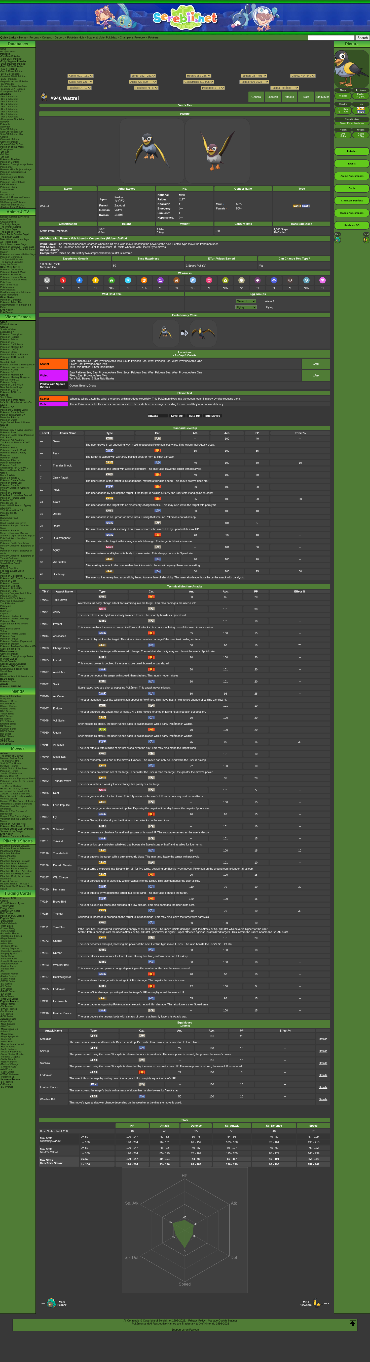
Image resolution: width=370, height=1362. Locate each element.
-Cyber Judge (7, 1072)
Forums (34, 37)
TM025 (44, 660)
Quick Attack (60, 477)
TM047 (44, 708)
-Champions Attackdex (12, 119)
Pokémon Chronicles (11, 257)
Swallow (45, 1063)
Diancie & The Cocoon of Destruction (13, 812)
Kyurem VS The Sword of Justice (17, 801)
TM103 (44, 829)
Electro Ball (60, 768)
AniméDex (5, 219)
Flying (269, 307)
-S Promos (5, 1084)
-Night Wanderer (8, 1061)
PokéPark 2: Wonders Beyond (16, 495)
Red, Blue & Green (10, 628)
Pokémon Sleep (8, 352)
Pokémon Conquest (10, 493)
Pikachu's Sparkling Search (14, 873)
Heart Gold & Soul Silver (13, 523)
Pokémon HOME (9, 369)
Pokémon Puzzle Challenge (14, 618)
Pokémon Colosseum (11, 576)
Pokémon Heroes (9, 771)
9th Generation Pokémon (13, 202)
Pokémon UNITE (9, 349)
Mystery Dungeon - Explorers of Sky (17, 546)
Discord (59, 37)
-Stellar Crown (7, 956)
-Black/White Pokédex (11, 66)
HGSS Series (7, 731)
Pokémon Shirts (8, 187)
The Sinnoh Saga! (9, 237)
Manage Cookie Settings (223, 1320)
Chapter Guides (8, 706)
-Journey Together (9, 948)
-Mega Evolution (8, 938)
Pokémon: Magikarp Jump (14, 410)
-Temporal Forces (9, 963)
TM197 (44, 976)
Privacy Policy (197, 1320)
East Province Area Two (107, 360)
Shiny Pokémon (8, 264)
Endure (57, 708)
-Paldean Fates (8, 966)
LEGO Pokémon (8, 184)
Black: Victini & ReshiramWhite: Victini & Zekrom (17, 797)
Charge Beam (61, 648)
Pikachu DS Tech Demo (12, 598)
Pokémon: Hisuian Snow (13, 277)
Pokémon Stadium (9, 644)
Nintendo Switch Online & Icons (16, 676)
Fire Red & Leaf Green (12, 571)
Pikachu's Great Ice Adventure (16, 871)
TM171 (44, 927)
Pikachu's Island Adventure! (14, 866)
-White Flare (6, 943)
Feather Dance (62, 1013)
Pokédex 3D (6, 500)
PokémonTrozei (8, 596)
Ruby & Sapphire (9, 568)
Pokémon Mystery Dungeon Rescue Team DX (14, 378)
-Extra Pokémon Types (12, 903)
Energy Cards (7, 908)
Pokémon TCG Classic (12, 916)
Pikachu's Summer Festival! (15, 861)
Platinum (4, 520)
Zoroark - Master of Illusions (15, 793)
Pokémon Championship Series (16, 164)
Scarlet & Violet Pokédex (102, 37)
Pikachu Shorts (18, 841)
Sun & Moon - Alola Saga (13, 244)
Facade (57, 660)
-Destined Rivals (9, 946)
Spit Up (44, 1050)
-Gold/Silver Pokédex (11, 59)
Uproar (57, 513)
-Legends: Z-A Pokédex (12, 89)
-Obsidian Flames (9, 973)
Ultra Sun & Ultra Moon (12, 400)
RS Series (5, 718)
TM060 (44, 732)
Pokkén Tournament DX (12, 415)
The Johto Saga (8, 229)
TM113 (44, 841)
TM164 (44, 901)
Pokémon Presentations (12, 182)
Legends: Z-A (7, 332)
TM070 (44, 756)
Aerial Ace (59, 672)
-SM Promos (6, 1011)
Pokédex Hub (75, 37)
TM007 (44, 623)
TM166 (44, 913)
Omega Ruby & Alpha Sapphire (16, 430)
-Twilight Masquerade (11, 961)
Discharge (59, 574)
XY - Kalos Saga (8, 242)
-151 (2, 971)
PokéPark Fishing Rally (12, 601)
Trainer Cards (7, 906)
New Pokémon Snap (11, 387)
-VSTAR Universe (9, 1074)
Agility (56, 549)
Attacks (289, 96)
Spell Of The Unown (10, 763)
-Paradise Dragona (10, 1056)
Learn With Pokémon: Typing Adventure (15, 506)
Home (22, 37)
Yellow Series (7, 713)
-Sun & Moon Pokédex (12, 71)
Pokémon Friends (9, 339)
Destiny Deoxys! (9, 776)
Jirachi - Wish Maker (11, 773)
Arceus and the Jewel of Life (15, 791)
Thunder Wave (62, 780)
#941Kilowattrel (306, 1303)
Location (273, 96)
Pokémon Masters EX (11, 347)
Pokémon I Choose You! (13, 824)
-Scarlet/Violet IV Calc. (12, 144)
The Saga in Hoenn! (10, 232)
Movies (18, 748)
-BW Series (6, 989)
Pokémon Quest (8, 420)
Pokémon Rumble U (10, 485)
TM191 (44, 952)
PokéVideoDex (8, 289)
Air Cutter (59, 696)
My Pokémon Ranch (11, 561)
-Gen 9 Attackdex (9, 116)
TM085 (44, 792)
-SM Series (6, 984)
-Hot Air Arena (7, 1046)
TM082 (44, 780)
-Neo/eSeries (7, 996)
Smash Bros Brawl (10, 563)
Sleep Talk (59, 756)
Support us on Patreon (185, 1329)
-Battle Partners (8, 1049)
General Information (10, 696)
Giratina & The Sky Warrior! (14, 788)
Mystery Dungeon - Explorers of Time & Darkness (17, 557)
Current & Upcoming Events (15, 197)
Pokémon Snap (8, 636)
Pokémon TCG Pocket (12, 357)
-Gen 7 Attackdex (9, 111)
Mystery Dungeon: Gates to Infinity (14, 489)
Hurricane (59, 889)
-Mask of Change (9, 1064)
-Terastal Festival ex (11, 1051)
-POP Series (6, 1016)
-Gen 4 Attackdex (9, 104)
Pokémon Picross (9, 457)
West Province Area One (187, 360)
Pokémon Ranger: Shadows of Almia (16, 552)
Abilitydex (5, 126)
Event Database (8, 199)
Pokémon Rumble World (13, 450)
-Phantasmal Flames (11, 936)
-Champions (6, 149)
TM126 (44, 853)
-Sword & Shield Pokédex (13, 76)
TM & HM (194, 415)
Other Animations (9, 294)
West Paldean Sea (159, 360)
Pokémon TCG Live (10, 392)
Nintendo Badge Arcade (12, 470)
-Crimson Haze (8, 1067)
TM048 (44, 720)
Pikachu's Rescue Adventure (15, 848)
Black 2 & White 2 (9, 478)
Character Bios (8, 222)
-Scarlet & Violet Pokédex (13, 86)
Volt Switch (59, 562)
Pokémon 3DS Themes (12, 666)
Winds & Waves (8, 324)
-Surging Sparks (8, 953)
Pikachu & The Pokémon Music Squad (16, 887)
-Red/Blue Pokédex (10, 56)
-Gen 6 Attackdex (9, 109)
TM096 (44, 804)
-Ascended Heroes (10, 933)
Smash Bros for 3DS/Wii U (14, 467)
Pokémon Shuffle (9, 447)
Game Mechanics (9, 142)
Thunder (58, 913)
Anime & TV (18, 212)
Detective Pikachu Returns (14, 354)
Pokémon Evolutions (11, 274)
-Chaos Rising (7, 928)
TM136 (44, 865)
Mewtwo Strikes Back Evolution (16, 829)
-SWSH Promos (8, 1009)
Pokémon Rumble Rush (12, 412)
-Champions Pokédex (11, 91)
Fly (55, 817)
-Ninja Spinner (7, 1024)
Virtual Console (8, 661)
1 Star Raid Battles (103, 366)
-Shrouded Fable (8, 958)
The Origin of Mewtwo (11, 756)
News (3, 49)
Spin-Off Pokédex (9, 129)
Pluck (56, 489)
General (256, 96)
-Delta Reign (6, 921)
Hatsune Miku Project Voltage (15, 169)
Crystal (4, 613)
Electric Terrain (62, 865)
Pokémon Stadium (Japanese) (16, 641)
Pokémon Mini (7, 621)
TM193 (44, 964)
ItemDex (4, 121)
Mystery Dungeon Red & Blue (15, 593)
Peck (56, 453)
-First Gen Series (9, 999)
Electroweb (60, 1001)
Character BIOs (8, 701)
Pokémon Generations (11, 269)
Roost (56, 525)
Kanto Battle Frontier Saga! (14, 234)
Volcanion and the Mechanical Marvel (15, 820)
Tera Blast (59, 927)
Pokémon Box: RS (10, 586)
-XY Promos (6, 1014)
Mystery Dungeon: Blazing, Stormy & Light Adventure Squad (17, 534)
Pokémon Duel (8, 465)
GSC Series (6, 716)
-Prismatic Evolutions (11, 951)
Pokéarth (153, 37)
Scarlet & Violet (8, 329)
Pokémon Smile (8, 382)
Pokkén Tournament (10, 462)
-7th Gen (4, 157)
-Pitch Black (6, 926)
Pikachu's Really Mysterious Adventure (15, 877)
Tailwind (58, 841)
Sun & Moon (6, 397)
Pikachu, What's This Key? (14, 883)
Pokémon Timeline (10, 159)
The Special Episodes (11, 259)
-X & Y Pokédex (8, 69)
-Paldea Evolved (8, 976)
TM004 (44, 611)
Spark (56, 501)
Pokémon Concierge (10, 300)
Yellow (3, 631)
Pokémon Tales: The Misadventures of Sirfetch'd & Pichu (15, 305)
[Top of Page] (353, 1324)
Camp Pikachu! (8, 856)
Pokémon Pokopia (9, 337)
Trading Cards (17, 893)
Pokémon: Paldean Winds (13, 279)
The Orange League (10, 227)
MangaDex (6, 698)
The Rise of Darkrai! (11, 786)
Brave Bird (59, 901)
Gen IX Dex (185, 105)
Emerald (4, 573)
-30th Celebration (9, 923)
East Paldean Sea (80, 360)
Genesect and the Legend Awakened (13, 807)
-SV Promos (6, 1006)
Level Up (177, 415)
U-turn (57, 732)
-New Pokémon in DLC (12, 204)
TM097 (44, 817)
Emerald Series (8, 723)
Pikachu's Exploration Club (14, 868)
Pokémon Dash (8, 581)
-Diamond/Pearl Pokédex (13, 64)
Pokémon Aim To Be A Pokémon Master (17, 250)
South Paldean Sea (134, 360)
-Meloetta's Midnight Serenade (16, 803)
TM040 (44, 696)
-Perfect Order (7, 931)
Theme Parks (7, 189)
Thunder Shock (62, 465)
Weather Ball (60, 964)
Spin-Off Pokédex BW (11, 134)
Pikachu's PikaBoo (10, 853)
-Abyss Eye (6, 1021)
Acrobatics (59, 635)
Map (316, 363)
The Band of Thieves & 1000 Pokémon (15, 443)
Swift (56, 684)
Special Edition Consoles (13, 664)
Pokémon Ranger (9, 591)
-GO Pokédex (7, 84)
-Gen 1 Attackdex (9, 96)
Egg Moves (322, 96)
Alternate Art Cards (10, 911)
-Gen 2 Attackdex (9, 99)
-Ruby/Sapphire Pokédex (13, 61)
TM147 (44, 877)
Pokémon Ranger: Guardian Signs (14, 526)
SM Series (5, 744)
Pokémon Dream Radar (12, 480)
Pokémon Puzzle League (13, 633)
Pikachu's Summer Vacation (14, 846)
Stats (306, 96)
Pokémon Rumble (9, 530)
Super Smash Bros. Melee (14, 623)
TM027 (44, 672)
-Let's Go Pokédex (10, 74)
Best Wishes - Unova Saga (14, 239)
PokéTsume (6, 312)
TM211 (44, 1001)
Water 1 (269, 301)
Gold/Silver (6, 611)
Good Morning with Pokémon (15, 292)
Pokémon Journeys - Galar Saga (17, 247)
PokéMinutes (7, 287)
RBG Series (6, 711)
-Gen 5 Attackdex (9, 106)
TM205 (44, 989)
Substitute (59, 829)
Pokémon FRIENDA (10, 686)
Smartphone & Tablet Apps (14, 669)
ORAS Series (7, 741)
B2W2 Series (7, 736)
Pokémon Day (7, 179)
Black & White (7, 475)
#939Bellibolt (61, 1303)
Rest (56, 792)
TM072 (44, 768)
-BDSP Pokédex (8, 79)
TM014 (44, 635)
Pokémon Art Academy (12, 440)
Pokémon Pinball (9, 638)
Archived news (8, 51)
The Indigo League (10, 224)
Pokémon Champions (11, 334)
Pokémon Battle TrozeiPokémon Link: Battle (17, 436)
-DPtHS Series (8, 991)
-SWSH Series (7, 981)
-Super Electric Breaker (12, 1054)
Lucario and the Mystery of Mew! (17, 778)
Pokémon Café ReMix (11, 344)
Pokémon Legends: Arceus (14, 367)
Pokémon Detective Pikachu (15, 836)
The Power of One (9, 761)
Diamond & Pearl (9, 518)
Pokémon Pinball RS (11, 588)
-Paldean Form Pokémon (13, 207)
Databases (18, 44)
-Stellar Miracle (8, 1059)
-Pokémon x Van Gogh (12, 177)
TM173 (44, 940)
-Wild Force (6, 1069)
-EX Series (5, 994)
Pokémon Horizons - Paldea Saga (17, 254)
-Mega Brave (7, 1034)
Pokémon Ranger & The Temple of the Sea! (17, 782)
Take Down (60, 599)
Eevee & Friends (9, 881)
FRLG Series (7, 721)
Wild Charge (60, 877)
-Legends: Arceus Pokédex (14, 81)
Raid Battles (6, 913)
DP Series (5, 726)
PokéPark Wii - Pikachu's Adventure (13, 539)
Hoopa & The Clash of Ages (15, 816)
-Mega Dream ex (9, 1029)
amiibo (3, 674)
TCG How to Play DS (11, 510)
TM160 (44, 889)
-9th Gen (4, 152)
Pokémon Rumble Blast (12, 498)
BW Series (5, 734)
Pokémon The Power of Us (14, 826)
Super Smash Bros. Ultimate (15, 422)
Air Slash (58, 744)
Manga (18, 691)
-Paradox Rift (7, 968)
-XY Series (5, 986)
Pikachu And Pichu (10, 851)
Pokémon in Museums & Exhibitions (13, 173)
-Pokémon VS (7, 1077)
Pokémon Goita (8, 681)
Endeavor (59, 989)
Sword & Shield (8, 362)
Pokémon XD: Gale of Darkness (17, 578)
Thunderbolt (60, 853)
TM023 (44, 648)
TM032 (44, 684)
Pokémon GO (7, 342)
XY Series (5, 739)
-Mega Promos (8, 1004)
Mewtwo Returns (9, 766)
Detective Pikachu (9, 417)
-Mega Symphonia (9, 1036)
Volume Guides (8, 708)
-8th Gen (4, 154)
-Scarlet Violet (7, 978)
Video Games (18, 317)
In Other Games (8, 659)
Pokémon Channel (9, 583)
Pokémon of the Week (12, 147)
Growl (56, 441)
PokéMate (5, 606)
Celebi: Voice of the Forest (14, 768)
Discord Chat (7, 194)
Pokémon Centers (9, 162)
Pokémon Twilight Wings (13, 272)
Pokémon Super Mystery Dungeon (13, 453)
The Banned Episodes (11, 262)
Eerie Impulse (61, 804)
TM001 (44, 599)
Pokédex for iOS (8, 513)
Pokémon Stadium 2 (10, 616)
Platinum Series (8, 729)
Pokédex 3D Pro (8, 503)
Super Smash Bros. (10, 649)
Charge (57, 940)
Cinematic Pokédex (10, 139)
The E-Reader (7, 603)
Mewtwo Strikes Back (11, 758)
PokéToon (5, 282)
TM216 (44, 1013)
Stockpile (45, 1038)
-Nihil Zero (5, 1026)
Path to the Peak (9, 284)
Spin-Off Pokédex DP (11, 132)
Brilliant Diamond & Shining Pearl (17, 364)
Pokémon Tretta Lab (11, 483)
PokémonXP (6, 167)
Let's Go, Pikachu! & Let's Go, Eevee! (16, 403)
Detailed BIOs (7, 703)
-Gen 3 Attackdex (9, 101)
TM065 (44, 744)
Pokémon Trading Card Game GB (17, 646)
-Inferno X (5, 1031)
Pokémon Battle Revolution (14, 543)
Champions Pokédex (132, 37)
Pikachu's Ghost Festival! (13, 863)
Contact (47, 37)
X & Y (3, 427)
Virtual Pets (6, 671)
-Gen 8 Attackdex (9, 114)
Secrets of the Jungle (11, 831)
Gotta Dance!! (7, 858)
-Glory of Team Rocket (12, 1044)
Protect (57, 623)
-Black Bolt (6, 941)
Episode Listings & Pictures (14, 217)
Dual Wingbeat (61, 537)
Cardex (4, 137)
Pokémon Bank (8, 432)
